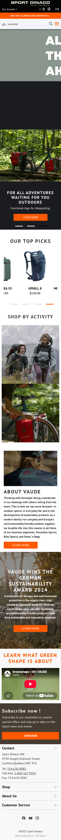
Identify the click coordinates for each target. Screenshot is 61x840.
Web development (24, 835)
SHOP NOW (30, 217)
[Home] (10, 24)
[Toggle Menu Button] (56, 24)
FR (57, 9)
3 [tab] (40, 227)
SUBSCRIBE (30, 735)
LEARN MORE (21, 545)
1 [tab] (17, 227)
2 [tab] (28, 227)
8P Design (41, 835)
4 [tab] (46, 305)
